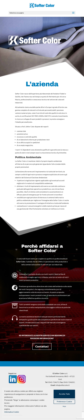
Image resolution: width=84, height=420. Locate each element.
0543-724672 (53, 382)
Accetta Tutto (64, 394)
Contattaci (42, 346)
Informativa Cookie (11, 412)
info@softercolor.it (63, 385)
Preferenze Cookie (64, 402)
